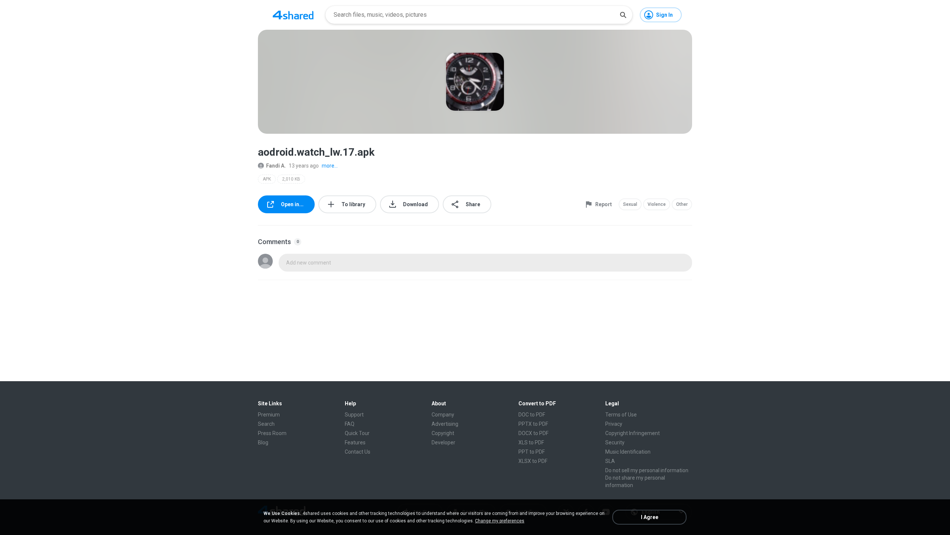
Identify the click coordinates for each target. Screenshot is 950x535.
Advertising (445, 424)
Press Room (272, 433)
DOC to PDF (531, 415)
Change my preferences (499, 520)
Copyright (443, 433)
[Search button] (623, 15)
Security (615, 442)
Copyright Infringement (632, 433)
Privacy (613, 424)
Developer (443, 442)
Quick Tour (357, 433)
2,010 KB (291, 179)
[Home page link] (293, 15)
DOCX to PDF (533, 433)
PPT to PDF (531, 452)
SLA (610, 461)
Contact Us (357, 452)
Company (443, 415)
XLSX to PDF (532, 461)
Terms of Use (621, 415)
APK (267, 179)
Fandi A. (276, 166)
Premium (269, 415)
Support (354, 415)
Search (266, 424)
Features (355, 442)
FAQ (349, 424)
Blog (263, 442)
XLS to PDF (531, 442)
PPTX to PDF (533, 424)
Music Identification (628, 452)
